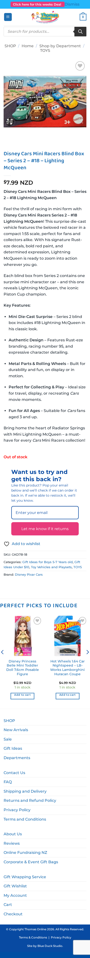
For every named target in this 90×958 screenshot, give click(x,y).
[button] (8, 17)
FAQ (8, 782)
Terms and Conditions (25, 819)
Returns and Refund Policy (30, 800)
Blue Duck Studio (49, 946)
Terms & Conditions (33, 937)
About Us (13, 834)
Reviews (12, 843)
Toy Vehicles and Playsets (51, 567)
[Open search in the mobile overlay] (45, 31)
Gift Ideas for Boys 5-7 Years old (47, 562)
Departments (17, 758)
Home (28, 46)
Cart (8, 904)
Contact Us (14, 772)
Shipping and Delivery (25, 791)
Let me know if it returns (45, 528)
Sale (8, 739)
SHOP (10, 46)
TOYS (45, 50)
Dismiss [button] (72, 4)
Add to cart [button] (22, 694)
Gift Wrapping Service (25, 877)
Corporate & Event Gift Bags (31, 862)
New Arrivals (16, 730)
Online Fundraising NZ (25, 852)
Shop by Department (60, 46)
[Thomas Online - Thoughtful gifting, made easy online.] (45, 17)
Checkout (13, 914)
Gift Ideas (13, 748)
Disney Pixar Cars (29, 574)
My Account (15, 895)
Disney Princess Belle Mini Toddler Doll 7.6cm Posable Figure (22, 667)
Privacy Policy (17, 810)
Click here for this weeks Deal (37, 4)
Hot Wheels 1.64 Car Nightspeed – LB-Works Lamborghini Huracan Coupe (67, 667)
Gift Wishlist (15, 886)
